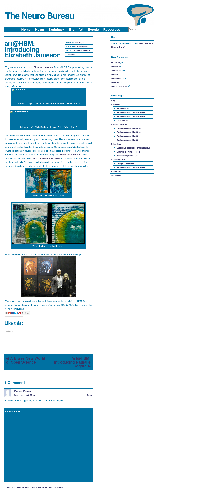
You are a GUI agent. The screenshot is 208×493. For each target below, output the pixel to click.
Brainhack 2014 (124, 108)
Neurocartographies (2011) (128, 155)
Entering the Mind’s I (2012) (128, 151)
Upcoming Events (119, 159)
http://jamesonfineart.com (46, 158)
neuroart (87, 50)
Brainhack (56, 29)
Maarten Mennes (22, 391)
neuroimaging (117, 78)
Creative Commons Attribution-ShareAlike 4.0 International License (34, 487)
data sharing (116, 70)
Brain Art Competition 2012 (129, 136)
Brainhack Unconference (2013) (131, 112)
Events (93, 29)
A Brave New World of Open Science (25, 360)
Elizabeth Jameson (43, 67)
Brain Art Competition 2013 (129, 132)
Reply (89, 395)
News (39, 29)
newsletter (115, 82)
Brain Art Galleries (119, 124)
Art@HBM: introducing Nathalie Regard (72, 362)
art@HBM (78, 50)
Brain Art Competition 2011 (129, 140)
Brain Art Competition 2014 (129, 128)
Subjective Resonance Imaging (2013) (133, 147)
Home (26, 29)
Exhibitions (116, 144)
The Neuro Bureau (39, 15)
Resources (111, 29)
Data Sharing (122, 120)
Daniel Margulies (81, 46)
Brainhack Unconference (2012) (131, 116)
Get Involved (116, 175)
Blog (113, 100)
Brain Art (76, 29)
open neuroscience (119, 86)
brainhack (115, 66)
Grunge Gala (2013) (125, 163)
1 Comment (70, 54)
